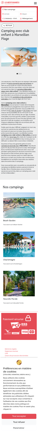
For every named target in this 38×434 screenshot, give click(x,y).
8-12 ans (18, 110)
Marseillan (5, 105)
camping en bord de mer (10, 146)
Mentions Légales (11, 349)
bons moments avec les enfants (19, 83)
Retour (9, 25)
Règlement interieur (11, 351)
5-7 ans (11, 110)
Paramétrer (19, 428)
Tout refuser (19, 422)
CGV (6, 353)
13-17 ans (26, 110)
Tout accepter (19, 416)
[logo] (10, 3)
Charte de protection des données (16, 355)
